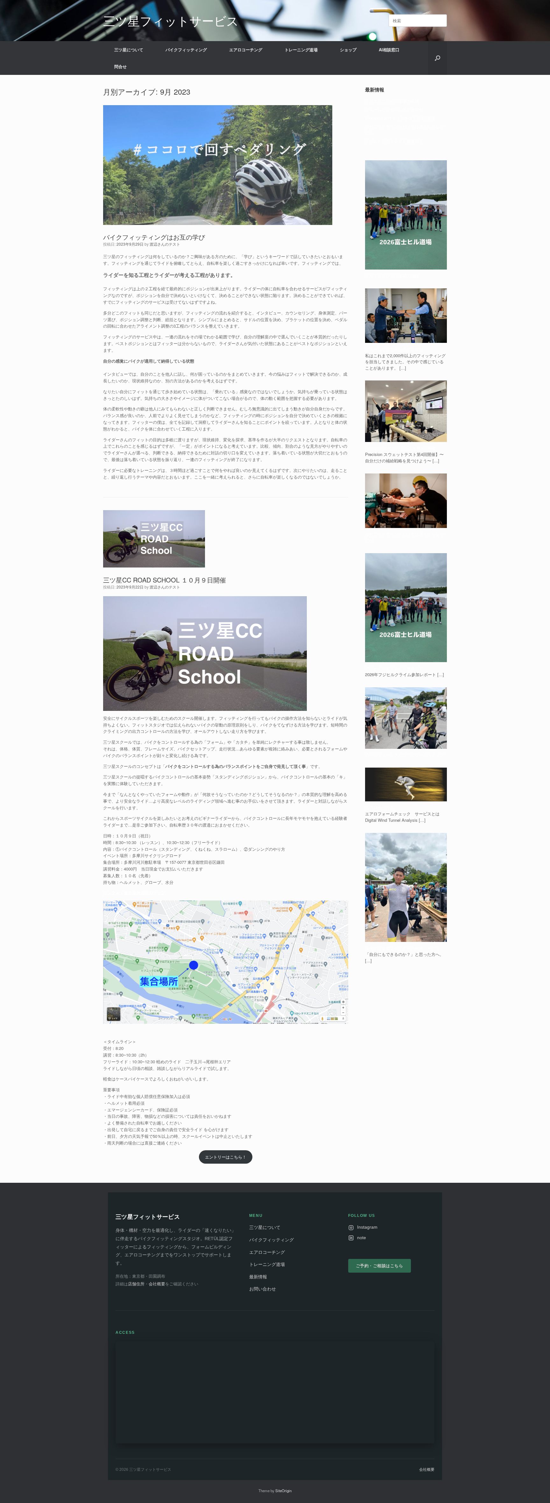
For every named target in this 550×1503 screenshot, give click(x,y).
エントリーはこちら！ (225, 1157)
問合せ (120, 66)
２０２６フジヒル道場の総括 (392, 101)
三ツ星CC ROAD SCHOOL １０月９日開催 (164, 579)
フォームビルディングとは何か (394, 109)
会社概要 (157, 1284)
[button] (437, 58)
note (361, 1237)
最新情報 (258, 1277)
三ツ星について (128, 50)
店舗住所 (136, 1284)
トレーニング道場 (301, 50)
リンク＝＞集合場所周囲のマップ (134, 893)
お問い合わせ (262, 1289)
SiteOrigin (283, 1490)
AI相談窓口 (389, 50)
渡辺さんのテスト (165, 244)
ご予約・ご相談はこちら (379, 1265)
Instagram (367, 1227)
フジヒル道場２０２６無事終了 (394, 141)
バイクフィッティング (186, 50)
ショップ (348, 50)
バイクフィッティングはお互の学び (154, 237)
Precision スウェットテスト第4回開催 (400, 118)
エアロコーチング (245, 50)
